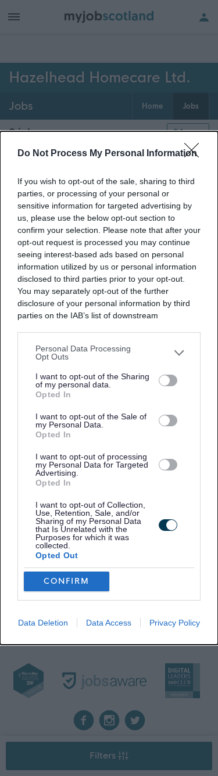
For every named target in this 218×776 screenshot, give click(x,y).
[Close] (195, 154)
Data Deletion (43, 622)
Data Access (108, 622)
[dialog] (109, 388)
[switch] (168, 380)
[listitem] (109, 352)
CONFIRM (67, 581)
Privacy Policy (174, 622)
